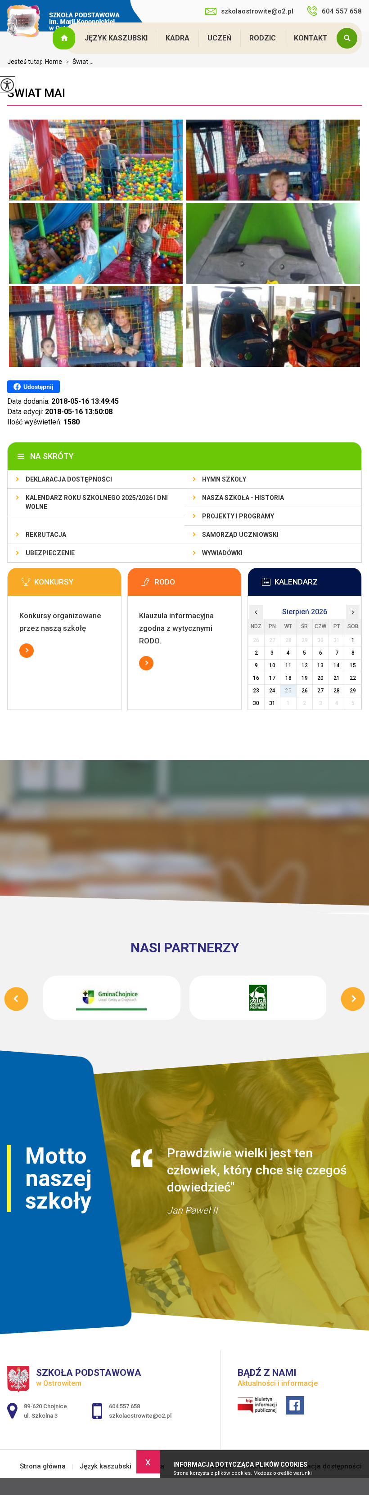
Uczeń (219, 38)
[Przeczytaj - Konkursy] (78, 584)
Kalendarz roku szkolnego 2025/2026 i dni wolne (97, 502)
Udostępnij (38, 387)
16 (256, 678)
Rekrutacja (46, 534)
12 (305, 665)
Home (53, 61)
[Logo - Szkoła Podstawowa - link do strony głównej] (63, 21)
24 (272, 690)
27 (320, 690)
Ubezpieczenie (50, 553)
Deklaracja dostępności (69, 479)
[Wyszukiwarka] (349, 38)
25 (288, 690)
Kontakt (311, 38)
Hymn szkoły (224, 479)
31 (272, 703)
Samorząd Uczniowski (240, 534)
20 (320, 678)
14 (336, 665)
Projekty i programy (238, 516)
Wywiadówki (222, 553)
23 (256, 690)
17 (272, 678)
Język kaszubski (116, 38)
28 (336, 690)
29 (353, 690)
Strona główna (65, 38)
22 (353, 678)
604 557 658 (342, 11)
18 (288, 678)
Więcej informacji (26, 650)
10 (272, 665)
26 (305, 690)
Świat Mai (36, 93)
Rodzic (262, 38)
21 (336, 678)
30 (256, 703)
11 (288, 665)
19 (305, 678)
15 (353, 665)
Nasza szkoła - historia (243, 497)
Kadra (177, 38)
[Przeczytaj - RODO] (198, 584)
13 (320, 665)
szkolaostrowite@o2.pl (257, 11)
